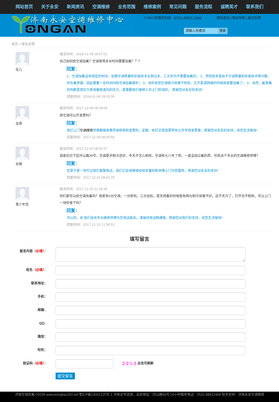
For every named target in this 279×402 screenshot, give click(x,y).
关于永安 (50, 6)
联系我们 (254, 6)
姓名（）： (36, 270)
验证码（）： (35, 363)
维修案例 (152, 6)
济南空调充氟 (25, 395)
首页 (14, 44)
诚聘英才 (229, 6)
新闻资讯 (75, 6)
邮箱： (42, 310)
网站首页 (24, 6)
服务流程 (203, 6)
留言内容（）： (33, 251)
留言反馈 (254, 18)
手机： (42, 297)
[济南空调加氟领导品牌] (73, 24)
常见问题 (178, 6)
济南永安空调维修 (251, 395)
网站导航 (238, 18)
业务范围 (126, 6)
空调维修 (101, 6)
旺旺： (42, 350)
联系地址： (39, 283)
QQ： (43, 323)
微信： (42, 337)
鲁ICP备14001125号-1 (96, 395)
